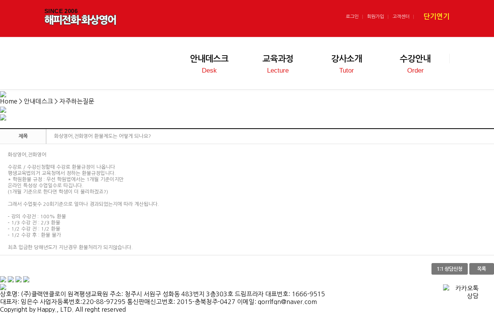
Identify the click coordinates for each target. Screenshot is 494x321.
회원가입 (375, 16)
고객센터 (400, 16)
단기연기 (436, 16)
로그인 (352, 16)
